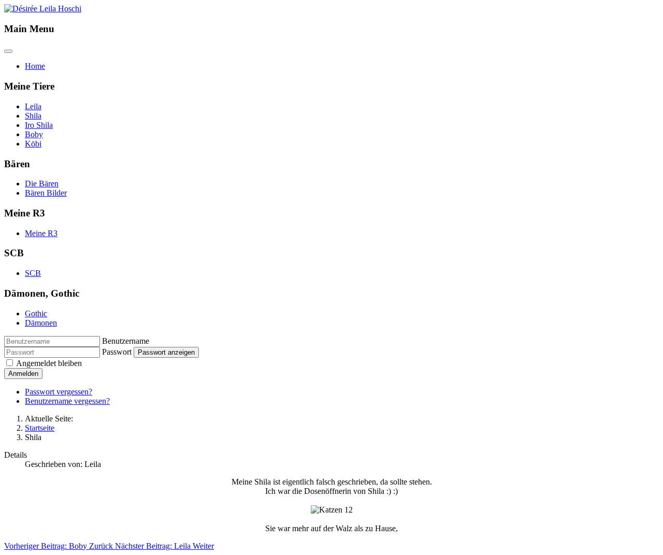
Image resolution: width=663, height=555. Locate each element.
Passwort (117, 351)
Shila (33, 115)
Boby (34, 134)
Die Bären (42, 183)
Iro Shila (39, 125)
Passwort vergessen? (58, 391)
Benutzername (125, 341)
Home (35, 66)
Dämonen (41, 322)
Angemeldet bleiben (49, 363)
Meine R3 (41, 233)
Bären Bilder (46, 192)
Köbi (33, 143)
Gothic (36, 313)
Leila (33, 106)
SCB (33, 273)
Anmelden (23, 373)
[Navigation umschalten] (8, 51)
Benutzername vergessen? (67, 401)
